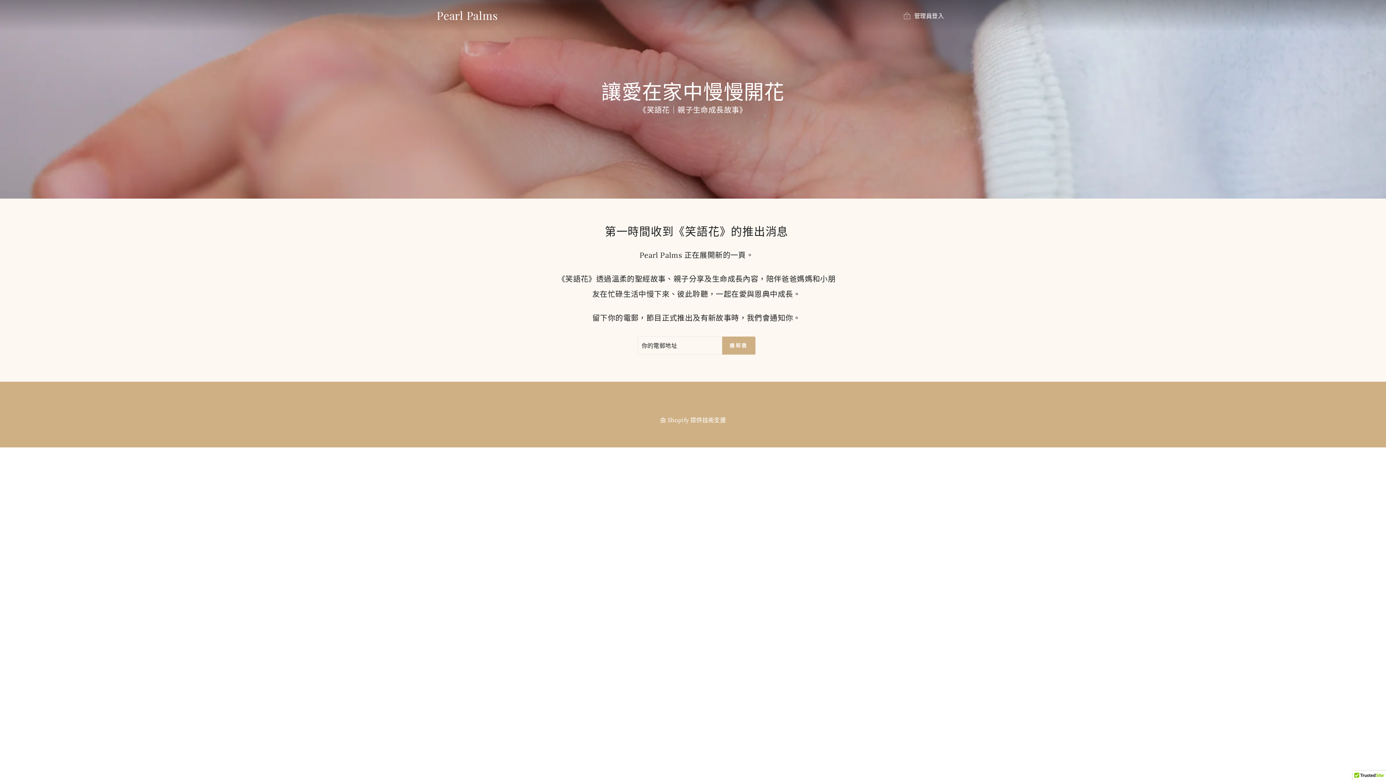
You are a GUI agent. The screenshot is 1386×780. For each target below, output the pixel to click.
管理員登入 (929, 16)
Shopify (678, 420)
